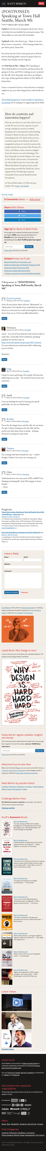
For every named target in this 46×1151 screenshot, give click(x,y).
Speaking (23, 1124)
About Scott (31, 1124)
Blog (8, 1124)
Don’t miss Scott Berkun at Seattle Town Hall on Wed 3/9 (21, 532)
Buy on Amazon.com (20, 821)
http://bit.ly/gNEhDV (8, 528)
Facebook (29, 613)
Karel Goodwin (14, 298)
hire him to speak (14, 1073)
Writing (4, 789)
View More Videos (8, 1049)
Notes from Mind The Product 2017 (16, 268)
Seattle (26, 25)
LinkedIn (20, 613)
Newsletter (15, 1124)
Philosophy (12, 787)
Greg (9, 368)
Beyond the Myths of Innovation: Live (17, 262)
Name (6, 557)
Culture (24, 789)
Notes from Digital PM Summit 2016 (17, 271)
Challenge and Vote (8, 808)
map (17, 185)
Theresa (10, 448)
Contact (40, 1124)
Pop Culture (40, 1135)
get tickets (25, 185)
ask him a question (27, 1073)
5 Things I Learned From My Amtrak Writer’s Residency (23, 273)
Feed (11, 1080)
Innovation (28, 787)
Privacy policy (8, 250)
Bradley (10, 419)
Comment (8, 571)
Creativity (5, 787)
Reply (4, 318)
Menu (41, 3)
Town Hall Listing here (11, 99)
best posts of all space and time (27, 773)
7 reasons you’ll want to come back (13, 770)
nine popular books (27, 608)
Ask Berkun (20, 787)
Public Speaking (38, 787)
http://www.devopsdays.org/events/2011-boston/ (21, 342)
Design (9, 789)
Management (17, 789)
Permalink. (26, 301)
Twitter (6, 1075)
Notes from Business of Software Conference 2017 (22, 265)
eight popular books (30, 1063)
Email (26, 557)
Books (4, 1124)
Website (7, 564)
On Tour (21, 25)
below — (22, 199)
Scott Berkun (6, 608)
